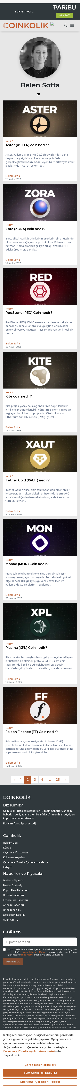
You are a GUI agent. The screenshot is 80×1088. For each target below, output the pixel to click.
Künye (7, 847)
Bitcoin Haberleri (13, 895)
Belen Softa (13, 175)
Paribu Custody (12, 885)
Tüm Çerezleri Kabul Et (40, 1072)
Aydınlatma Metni (34, 952)
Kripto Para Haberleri (16, 890)
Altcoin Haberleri (13, 904)
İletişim (7, 867)
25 (58, 780)
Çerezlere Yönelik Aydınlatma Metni (25, 862)
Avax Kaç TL (10, 919)
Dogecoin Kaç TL (14, 914)
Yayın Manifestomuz (15, 852)
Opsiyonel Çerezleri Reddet (40, 1081)
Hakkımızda (10, 842)
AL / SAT (64, 15)
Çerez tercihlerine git (40, 1064)
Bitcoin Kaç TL (12, 909)
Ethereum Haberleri (15, 900)
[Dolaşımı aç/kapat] (72, 25)
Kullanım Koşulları (14, 857)
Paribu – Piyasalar (14, 880)
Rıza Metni (27, 954)
